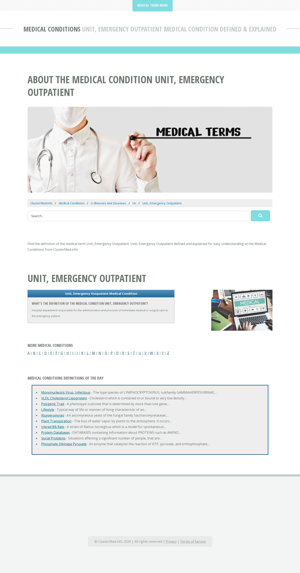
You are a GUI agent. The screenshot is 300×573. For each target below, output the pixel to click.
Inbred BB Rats (52, 427)
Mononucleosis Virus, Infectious (65, 392)
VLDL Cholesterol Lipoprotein (64, 398)
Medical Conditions (51, 29)
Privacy (171, 541)
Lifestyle (47, 409)
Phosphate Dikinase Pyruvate (64, 444)
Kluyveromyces (52, 415)
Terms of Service (193, 541)
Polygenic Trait (52, 404)
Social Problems (53, 438)
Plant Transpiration (56, 421)
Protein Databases (55, 432)
